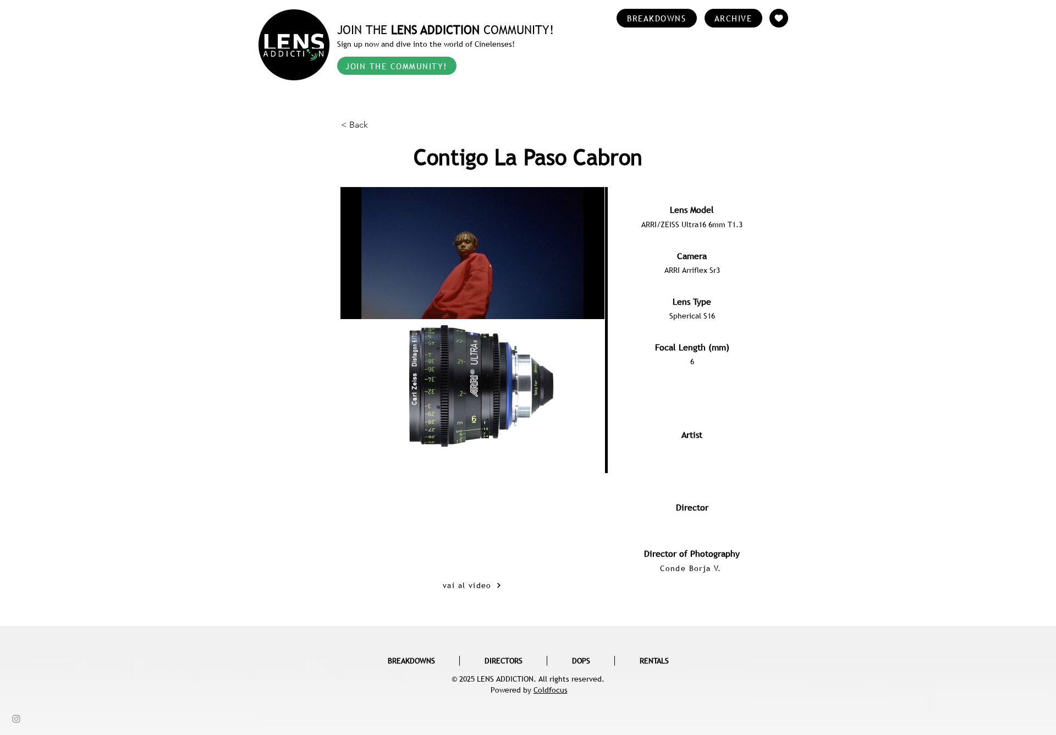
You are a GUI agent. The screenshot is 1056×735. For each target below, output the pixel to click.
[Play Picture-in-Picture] (571, 436)
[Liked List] (778, 18)
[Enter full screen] (589, 436)
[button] (377, 125)
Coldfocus (551, 690)
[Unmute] (373, 436)
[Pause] (355, 436)
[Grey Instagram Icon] (16, 719)
